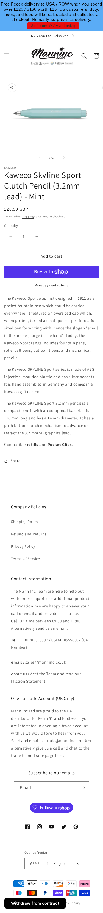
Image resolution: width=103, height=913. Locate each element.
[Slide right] (64, 157)
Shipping (28, 216)
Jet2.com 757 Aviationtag (53, 26)
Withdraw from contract (35, 903)
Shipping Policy (24, 521)
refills (32, 444)
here (59, 755)
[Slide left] (40, 157)
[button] (7, 56)
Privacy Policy (23, 546)
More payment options (51, 285)
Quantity (11, 225)
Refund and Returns (29, 534)
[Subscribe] (83, 787)
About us (19, 673)
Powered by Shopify (67, 903)
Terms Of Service (25, 558)
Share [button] (15, 460)
